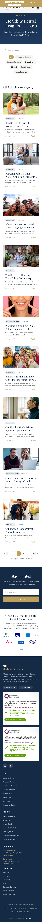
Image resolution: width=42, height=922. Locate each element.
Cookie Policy (33, 908)
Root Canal (6, 801)
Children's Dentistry (10, 887)
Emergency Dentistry (24, 57)
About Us (6, 872)
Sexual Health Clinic (9, 828)
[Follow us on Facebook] (11, 765)
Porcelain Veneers (9, 782)
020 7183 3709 (8, 864)
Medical (14, 67)
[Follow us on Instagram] (5, 765)
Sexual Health (26, 67)
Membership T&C (16, 912)
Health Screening (21, 72)
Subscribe (21, 599)
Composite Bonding (10, 786)
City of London (8, 859)
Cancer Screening (9, 839)
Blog (4, 883)
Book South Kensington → (14, 2)
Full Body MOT (8, 832)
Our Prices (6, 876)
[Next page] (37, 553)
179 (32, 553)
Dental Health (30, 62)
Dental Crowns (8, 797)
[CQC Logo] (11, 698)
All (11, 57)
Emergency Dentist (9, 805)
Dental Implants (8, 778)
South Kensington (9, 850)
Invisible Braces (8, 793)
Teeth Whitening (9, 790)
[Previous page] (4, 553)
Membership (7, 880)
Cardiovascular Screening (11, 835)
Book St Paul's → (15, 5)
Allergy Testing (8, 824)
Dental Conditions (9, 894)
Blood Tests (7, 820)
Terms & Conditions (21, 908)
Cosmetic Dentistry (14, 62)
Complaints (27, 912)
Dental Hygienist (8, 891)
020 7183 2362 (8, 855)
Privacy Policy (9, 908)
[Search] (33, 8)
